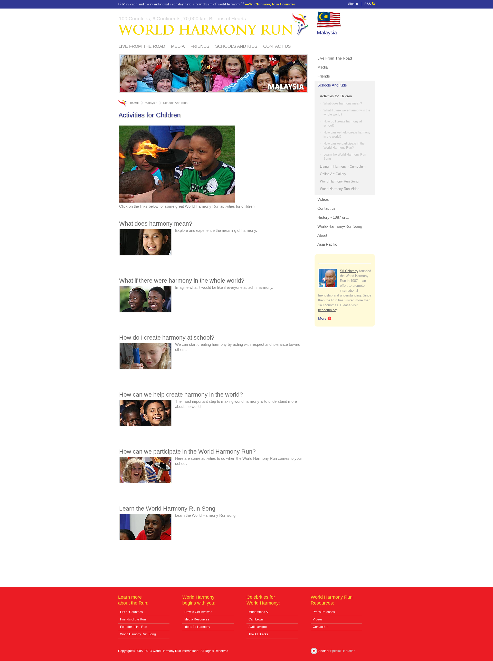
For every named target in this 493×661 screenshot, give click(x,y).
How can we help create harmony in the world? (347, 134)
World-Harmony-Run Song (339, 226)
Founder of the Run (133, 627)
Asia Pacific (327, 244)
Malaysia (327, 32)
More (322, 318)
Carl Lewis (256, 619)
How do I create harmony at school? (343, 123)
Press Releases (324, 612)
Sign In (353, 4)
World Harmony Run (213, 24)
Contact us (277, 46)
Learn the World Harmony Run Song (345, 156)
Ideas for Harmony (197, 627)
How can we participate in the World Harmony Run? (344, 145)
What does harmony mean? (343, 103)
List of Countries (131, 612)
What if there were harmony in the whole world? (347, 112)
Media (178, 46)
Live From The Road (142, 46)
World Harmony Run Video (339, 189)
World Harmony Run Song (339, 181)
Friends (200, 46)
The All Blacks (258, 634)
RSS (367, 4)
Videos (323, 199)
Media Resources (196, 619)
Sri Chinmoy (349, 271)
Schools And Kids (236, 46)
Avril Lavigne (258, 627)
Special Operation (342, 651)
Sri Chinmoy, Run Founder (272, 4)
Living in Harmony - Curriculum (343, 166)
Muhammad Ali (259, 612)
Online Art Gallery (333, 174)
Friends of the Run (133, 619)
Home (134, 103)
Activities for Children (336, 96)
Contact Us (320, 627)
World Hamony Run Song (138, 634)
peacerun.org (327, 310)
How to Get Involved (198, 612)
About (322, 235)
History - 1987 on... (333, 217)
